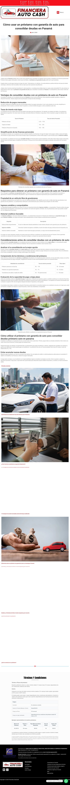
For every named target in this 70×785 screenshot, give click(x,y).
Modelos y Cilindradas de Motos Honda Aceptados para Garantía (15, 612)
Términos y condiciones (64, 779)
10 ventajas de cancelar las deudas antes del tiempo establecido (15, 513)
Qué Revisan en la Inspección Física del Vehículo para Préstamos (15, 414)
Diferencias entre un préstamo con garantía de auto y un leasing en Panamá (17, 563)
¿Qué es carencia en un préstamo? (8, 662)
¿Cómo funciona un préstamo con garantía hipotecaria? (13, 464)
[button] (60, 12)
